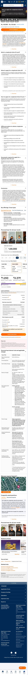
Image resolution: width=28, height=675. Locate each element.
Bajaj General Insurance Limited (21, 636)
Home (3, 672)
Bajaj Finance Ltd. (19, 634)
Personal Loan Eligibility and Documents (9, 567)
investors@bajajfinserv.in (6, 640)
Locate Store (6, 492)
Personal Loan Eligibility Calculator (8, 570)
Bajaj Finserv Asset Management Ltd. (19, 646)
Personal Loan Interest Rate (7, 569)
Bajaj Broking (18, 642)
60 (9, 257)
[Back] (2, 5)
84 (17, 257)
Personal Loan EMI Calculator (7, 566)
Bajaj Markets (18, 639)
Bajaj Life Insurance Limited (20, 637)
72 (13, 257)
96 (20, 257)
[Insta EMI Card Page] (19, 2)
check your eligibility (15, 507)
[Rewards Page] (22, 1)
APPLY (20, 667)
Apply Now (3, 242)
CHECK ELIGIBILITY (13, 29)
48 (6, 257)
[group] (13, 485)
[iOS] (16, 653)
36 (2, 257)
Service (7, 672)
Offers (16, 672)
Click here (19, 337)
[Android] (11, 653)
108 (24, 257)
